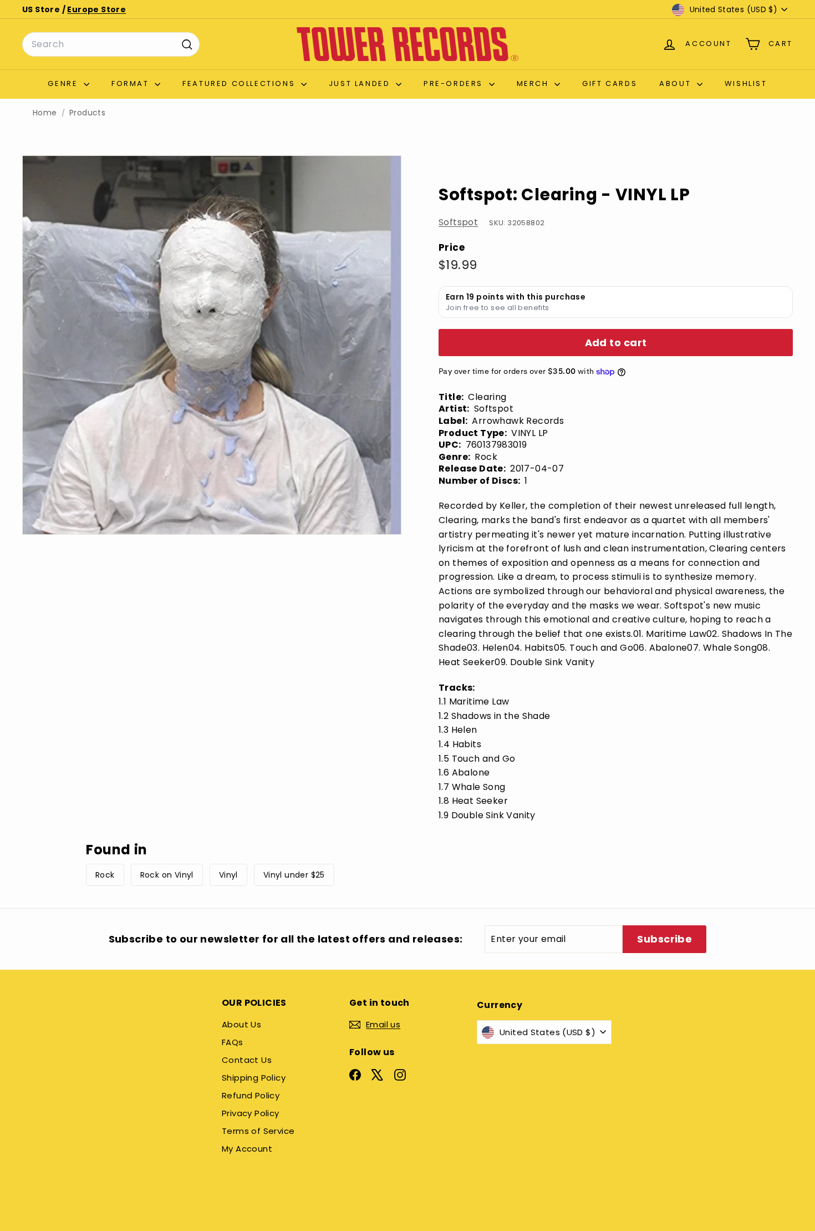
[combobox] (111, 44)
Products (87, 113)
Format (131, 83)
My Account (247, 1148)
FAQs (232, 1042)
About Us (241, 1024)
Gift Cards (609, 83)
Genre (64, 83)
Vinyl (228, 874)
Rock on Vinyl (166, 874)
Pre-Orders (455, 83)
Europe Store (96, 9)
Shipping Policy (254, 1077)
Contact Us (247, 1060)
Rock (105, 874)
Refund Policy (250, 1095)
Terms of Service (258, 1131)
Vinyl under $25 (294, 874)
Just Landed (361, 83)
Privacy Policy (250, 1113)
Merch (534, 83)
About (676, 83)
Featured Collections (240, 83)
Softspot (458, 222)
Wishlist (746, 83)
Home (45, 113)
